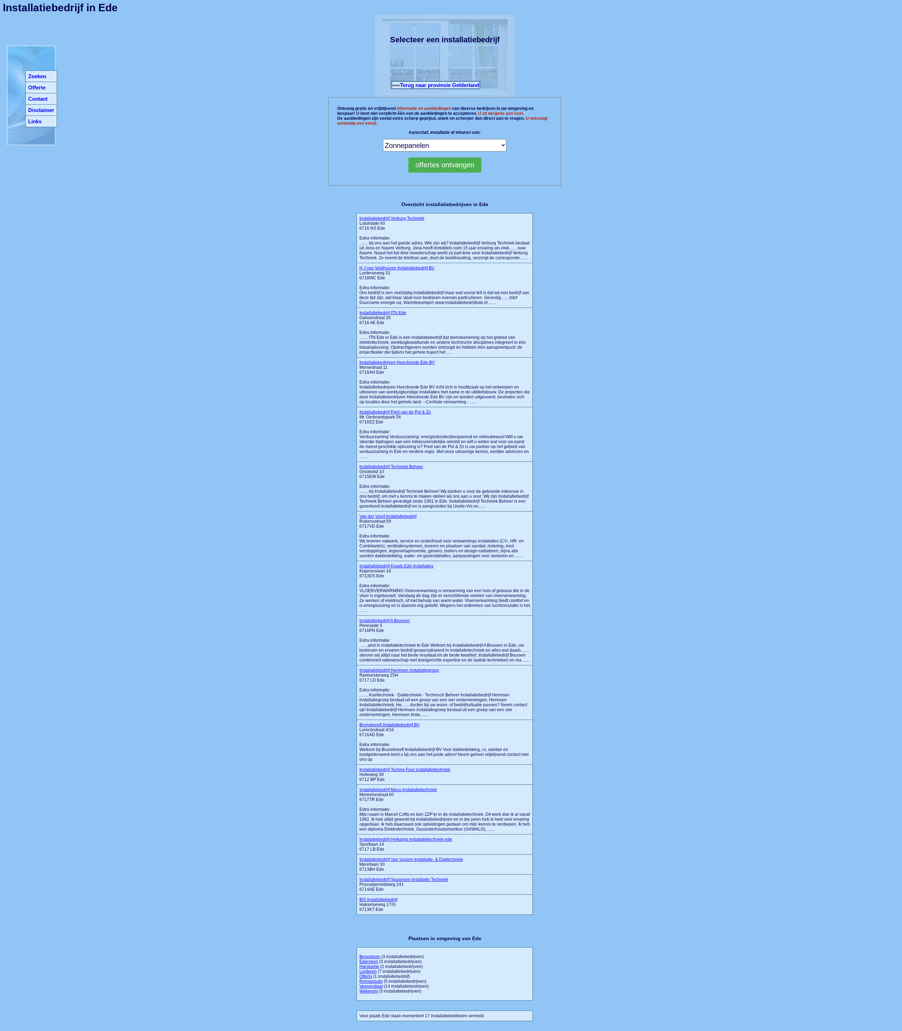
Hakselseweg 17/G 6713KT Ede (378, 904)
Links (35, 121)
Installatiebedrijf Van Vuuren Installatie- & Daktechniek (411, 859)
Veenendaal (371, 986)
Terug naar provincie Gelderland (439, 85)
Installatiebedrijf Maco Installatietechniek (398, 789)
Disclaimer (41, 110)
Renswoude (371, 981)
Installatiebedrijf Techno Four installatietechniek (404, 769)
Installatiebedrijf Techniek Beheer (391, 466)
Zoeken (37, 76)
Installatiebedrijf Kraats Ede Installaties (396, 566)
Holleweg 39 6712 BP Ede (404, 774)
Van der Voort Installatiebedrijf (387, 516)
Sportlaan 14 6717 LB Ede (405, 844)
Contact (38, 99)
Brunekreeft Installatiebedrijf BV (389, 724)
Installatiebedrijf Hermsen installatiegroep (399, 670)
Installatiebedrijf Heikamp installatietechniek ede (405, 839)
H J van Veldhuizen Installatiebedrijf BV (396, 268)
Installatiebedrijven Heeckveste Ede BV (397, 362)
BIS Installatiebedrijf (378, 899)
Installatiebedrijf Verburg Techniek (391, 218)
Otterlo (365, 976)
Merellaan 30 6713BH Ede (411, 864)
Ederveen (368, 961)
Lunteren (368, 971)
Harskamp (369, 966)
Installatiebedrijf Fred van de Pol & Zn (395, 412)
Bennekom (369, 956)
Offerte (36, 88)
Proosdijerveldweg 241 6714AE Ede (403, 884)
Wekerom (368, 991)
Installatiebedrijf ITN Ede (382, 312)
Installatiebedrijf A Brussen (384, 620)
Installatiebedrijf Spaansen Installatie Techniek (403, 879)
